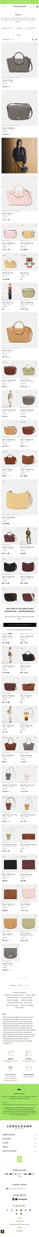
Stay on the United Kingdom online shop (20, 630)
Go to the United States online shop (20, 624)
